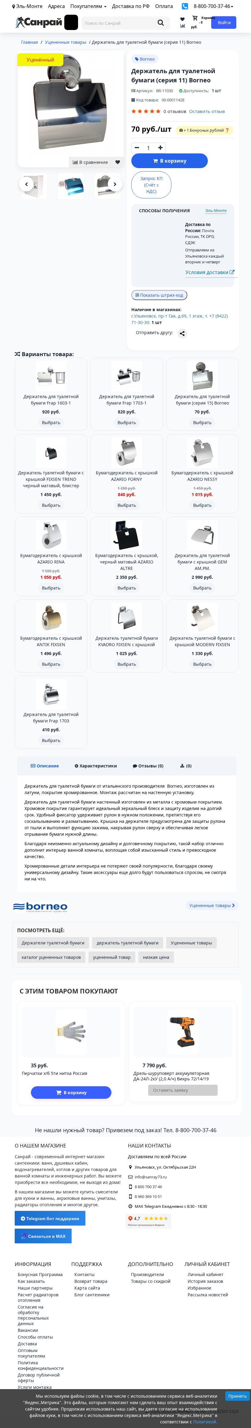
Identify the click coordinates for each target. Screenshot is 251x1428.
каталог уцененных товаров (51, 957)
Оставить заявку (170, 1090)
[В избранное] (117, 162)
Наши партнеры (35, 1288)
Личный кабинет (205, 1274)
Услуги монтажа (35, 1387)
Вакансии (28, 1330)
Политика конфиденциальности (41, 1365)
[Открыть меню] (71, 22)
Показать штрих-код (161, 295)
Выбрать (51, 422)
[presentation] (26, 184)
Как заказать (31, 1281)
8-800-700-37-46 (212, 6)
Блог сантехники (92, 1295)
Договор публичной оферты (39, 1377)
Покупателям (86, 6)
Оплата (164, 6)
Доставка (27, 1344)
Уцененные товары (191, 943)
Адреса (56, 6)
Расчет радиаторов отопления (38, 1297)
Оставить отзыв (207, 111)
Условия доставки (207, 272)
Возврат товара (90, 1281)
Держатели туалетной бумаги (53, 943)
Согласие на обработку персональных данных (33, 1315)
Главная (29, 42)
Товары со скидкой (150, 1281)
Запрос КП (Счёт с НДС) (151, 184)
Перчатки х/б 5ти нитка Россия (54, 1073)
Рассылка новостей (208, 1295)
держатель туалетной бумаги (128, 943)
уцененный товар (112, 957)
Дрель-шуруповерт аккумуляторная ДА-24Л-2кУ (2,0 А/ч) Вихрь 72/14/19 (171, 1076)
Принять (237, 1396)
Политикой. (205, 1422)
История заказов (205, 1281)
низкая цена (156, 957)
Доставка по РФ (131, 6)
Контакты (84, 1274)
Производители (147, 1274)
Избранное (199, 1288)
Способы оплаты (35, 1337)
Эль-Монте (216, 210)
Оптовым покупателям (31, 1353)
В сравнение (93, 162)
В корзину (172, 160)
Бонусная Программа (40, 1274)
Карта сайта (87, 1288)
